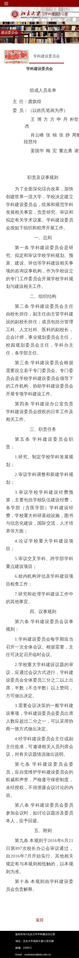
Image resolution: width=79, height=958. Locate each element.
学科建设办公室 (56, 14)
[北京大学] (25, 14)
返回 (39, 920)
